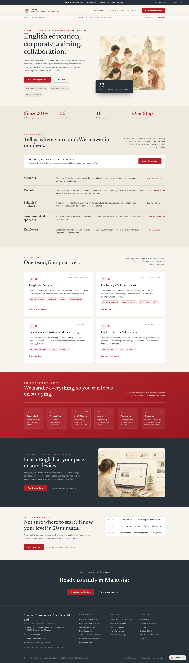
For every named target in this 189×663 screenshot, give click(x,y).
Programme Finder (117, 627)
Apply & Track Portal (118, 623)
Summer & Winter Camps (89, 639)
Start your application (153, 10)
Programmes (99, 10)
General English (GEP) (88, 627)
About (134, 10)
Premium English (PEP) (88, 619)
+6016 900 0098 (33, 634)
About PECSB (145, 619)
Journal (143, 627)
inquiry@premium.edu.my (37, 638)
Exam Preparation (86, 631)
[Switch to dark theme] (182, 2)
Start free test (34, 547)
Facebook (41, 647)
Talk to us (61, 79)
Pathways (112, 10)
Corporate (125, 10)
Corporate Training (117, 635)
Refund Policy (146, 658)
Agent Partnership (118, 631)
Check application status (150, 635)
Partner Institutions (147, 623)
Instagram (29, 647)
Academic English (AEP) (89, 623)
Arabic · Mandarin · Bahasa (90, 635)
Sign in (176, 2)
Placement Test (85, 643)
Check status (162, 2)
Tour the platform (35, 488)
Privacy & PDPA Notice (130, 658)
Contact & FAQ (146, 631)
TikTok (51, 647)
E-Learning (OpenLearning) (121, 619)
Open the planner (150, 161)
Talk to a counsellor (109, 592)
